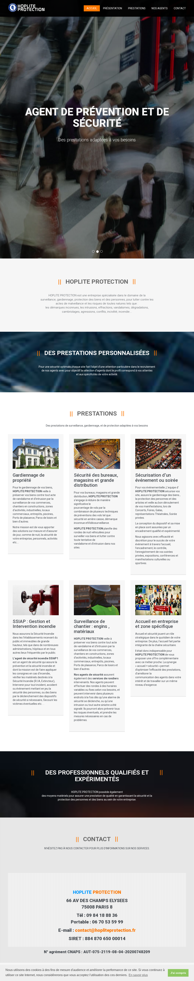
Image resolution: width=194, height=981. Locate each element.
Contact (180, 8)
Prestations (137, 8)
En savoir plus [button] (138, 975)
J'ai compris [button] (178, 972)
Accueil (92, 8)
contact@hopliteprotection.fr (105, 930)
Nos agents (160, 8)
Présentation (112, 8)
